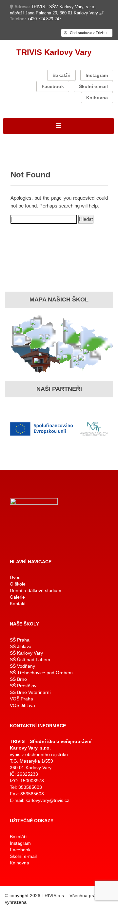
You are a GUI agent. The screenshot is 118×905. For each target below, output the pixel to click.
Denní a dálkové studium (35, 590)
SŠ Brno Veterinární (30, 692)
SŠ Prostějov (23, 685)
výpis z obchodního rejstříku (39, 754)
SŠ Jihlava (20, 646)
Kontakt (18, 603)
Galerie (17, 597)
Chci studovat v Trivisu (88, 33)
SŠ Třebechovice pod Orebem (41, 672)
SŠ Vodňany (22, 666)
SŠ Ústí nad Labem (30, 659)
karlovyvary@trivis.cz (47, 800)
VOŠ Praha (21, 698)
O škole (18, 584)
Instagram (97, 75)
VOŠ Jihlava (22, 705)
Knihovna (97, 97)
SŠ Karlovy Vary (26, 653)
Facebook (53, 86)
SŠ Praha (20, 640)
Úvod (15, 577)
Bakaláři (61, 75)
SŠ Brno (18, 679)
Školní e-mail (93, 86)
